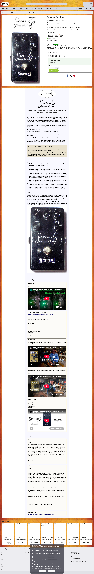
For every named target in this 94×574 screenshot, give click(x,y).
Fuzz (2, 557)
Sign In (89, 8)
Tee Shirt (57, 8)
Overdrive (21, 12)
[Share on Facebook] (67, 75)
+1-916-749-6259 (76, 559)
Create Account (28, 552)
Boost (2, 552)
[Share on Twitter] (71, 75)
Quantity (50, 65)
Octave (2, 564)
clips (61, 35)
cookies (38, 546)
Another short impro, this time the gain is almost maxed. (40, 314)
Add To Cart (53, 70)
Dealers (27, 8)
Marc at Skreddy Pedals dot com (80, 561)
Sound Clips (34, 115)
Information (79, 8)
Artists (20, 8)
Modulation (3, 562)
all (1, 569)
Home (3, 12)
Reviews (28, 115)
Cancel (51, 571)
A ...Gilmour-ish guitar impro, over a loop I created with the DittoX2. (43, 327)
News (14, 8)
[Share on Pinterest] (74, 75)
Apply (42, 571)
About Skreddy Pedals (37, 8)
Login (26, 554)
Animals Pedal (49, 8)
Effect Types (5, 8)
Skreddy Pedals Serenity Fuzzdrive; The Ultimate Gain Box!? (41, 514)
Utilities (3, 567)
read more (50, 35)
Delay (2, 559)
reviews (56, 35)
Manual (39, 115)
